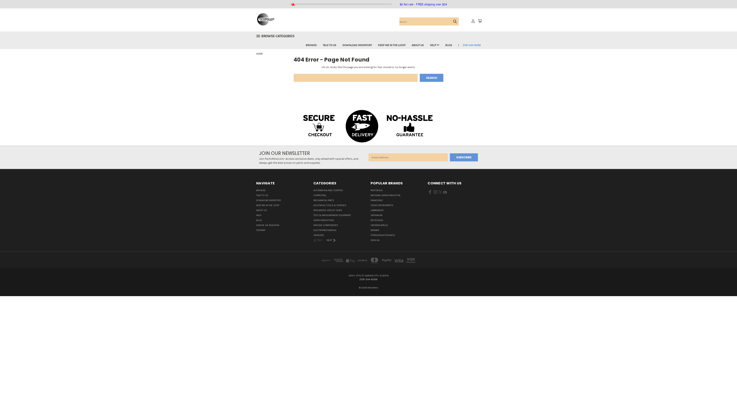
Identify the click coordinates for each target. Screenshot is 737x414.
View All (375, 240)
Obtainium (376, 215)
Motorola (377, 190)
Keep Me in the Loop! (392, 45)
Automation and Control (328, 190)
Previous (727, 402)
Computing (319, 195)
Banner (375, 230)
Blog (448, 45)
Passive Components (325, 225)
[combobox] (429, 21)
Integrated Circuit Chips (327, 210)
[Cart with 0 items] (480, 21)
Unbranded (377, 210)
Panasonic (377, 200)
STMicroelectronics (383, 235)
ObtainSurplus (379, 225)
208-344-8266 (472, 45)
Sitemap (260, 230)
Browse (311, 45)
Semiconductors (323, 220)
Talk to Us (329, 45)
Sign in (260, 225)
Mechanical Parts (323, 200)
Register (274, 225)
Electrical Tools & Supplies (329, 205)
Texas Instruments (382, 205)
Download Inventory (357, 45)
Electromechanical (324, 230)
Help (433, 45)
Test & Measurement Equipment (332, 215)
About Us (418, 45)
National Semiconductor (385, 195)
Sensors (318, 235)
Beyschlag (377, 220)
